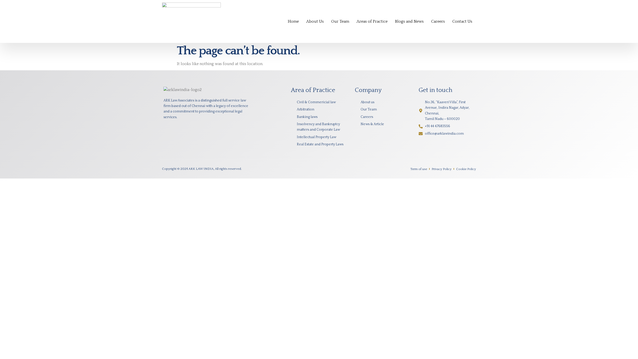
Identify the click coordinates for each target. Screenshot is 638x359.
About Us (315, 21)
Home (293, 21)
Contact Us (462, 21)
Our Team (340, 21)
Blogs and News (409, 21)
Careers (438, 21)
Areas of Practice (372, 21)
